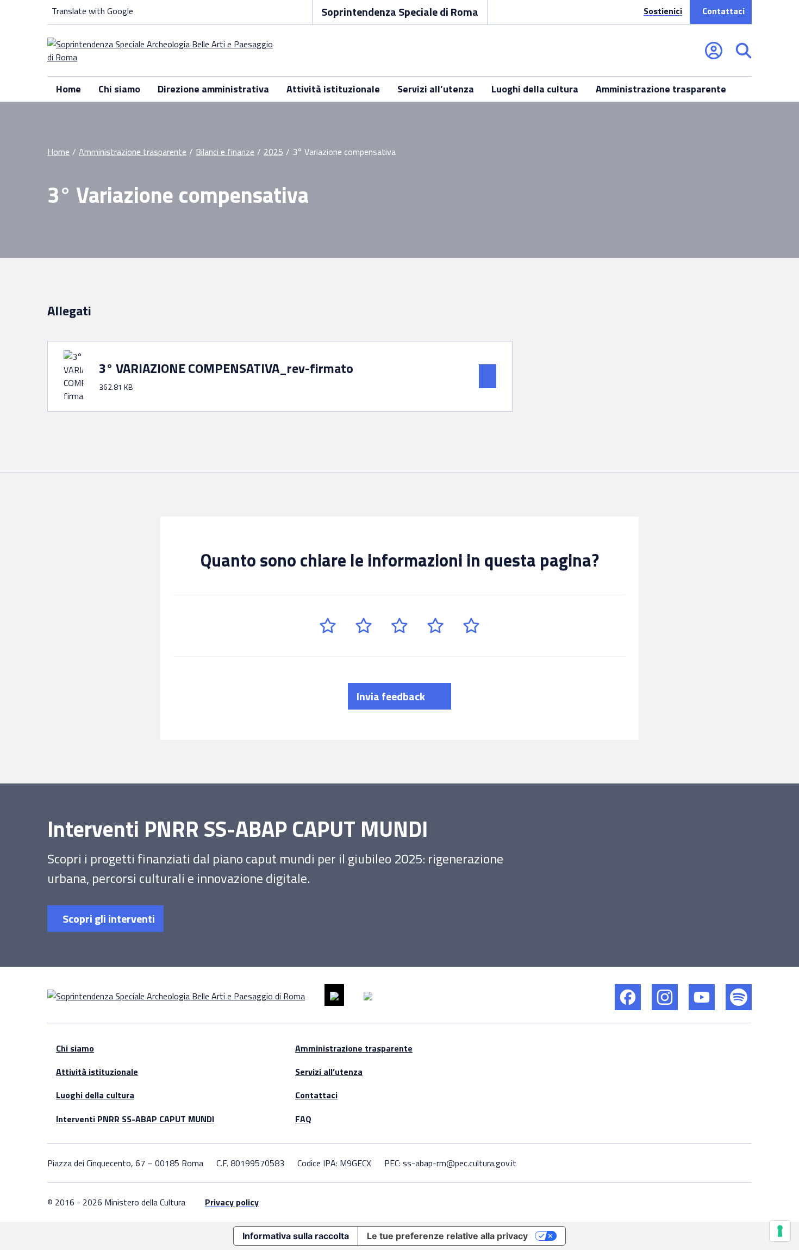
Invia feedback (392, 696)
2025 (273, 151)
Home (68, 89)
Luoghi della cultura (534, 89)
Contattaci (723, 10)
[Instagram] (665, 997)
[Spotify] (739, 997)
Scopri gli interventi (107, 918)
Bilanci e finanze (225, 151)
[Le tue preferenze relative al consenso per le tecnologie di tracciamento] (780, 1231)
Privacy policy (232, 1202)
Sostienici (663, 10)
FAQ (303, 1118)
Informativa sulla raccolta (295, 1235)
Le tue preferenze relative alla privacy (447, 1235)
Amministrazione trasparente (661, 89)
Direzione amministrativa (213, 89)
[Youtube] (702, 997)
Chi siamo (119, 89)
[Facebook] (628, 997)
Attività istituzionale (333, 89)
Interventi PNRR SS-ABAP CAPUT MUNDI (135, 1118)
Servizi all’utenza (435, 89)
